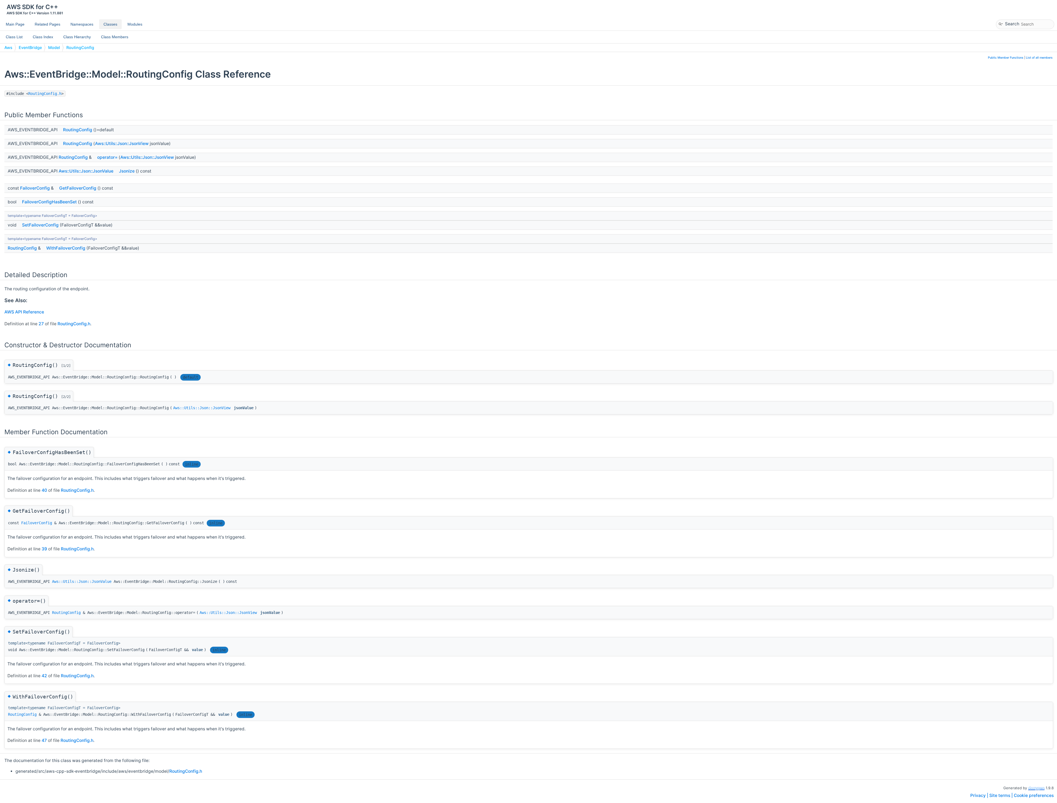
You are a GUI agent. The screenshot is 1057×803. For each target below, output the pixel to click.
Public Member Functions (1005, 57)
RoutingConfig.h (44, 93)
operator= (107, 157)
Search (1012, 23)
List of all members (1039, 57)
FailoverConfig (35, 188)
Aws (8, 47)
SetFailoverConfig (40, 225)
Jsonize (127, 171)
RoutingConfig (80, 47)
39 (44, 548)
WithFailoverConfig (65, 248)
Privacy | (979, 795)
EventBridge (30, 47)
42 (44, 675)
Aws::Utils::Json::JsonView (122, 143)
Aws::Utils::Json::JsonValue (86, 171)
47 (44, 740)
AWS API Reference (24, 312)
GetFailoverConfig (77, 188)
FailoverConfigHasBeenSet (49, 201)
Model (54, 47)
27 (41, 323)
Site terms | (1001, 795)
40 (44, 490)
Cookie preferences (1034, 795)
